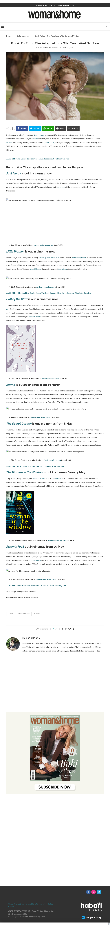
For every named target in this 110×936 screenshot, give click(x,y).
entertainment (24, 614)
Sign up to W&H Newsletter (61, 5)
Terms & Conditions (16, 904)
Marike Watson (51, 47)
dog (8, 309)
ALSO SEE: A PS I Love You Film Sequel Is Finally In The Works (35, 466)
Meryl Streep (35, 269)
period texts (49, 142)
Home (9, 36)
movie (35, 138)
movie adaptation (79, 257)
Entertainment (23, 36)
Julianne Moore (39, 478)
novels (9, 142)
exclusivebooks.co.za (43, 245)
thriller (58, 478)
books (10, 614)
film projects (39, 135)
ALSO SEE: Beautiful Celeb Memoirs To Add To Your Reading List (36, 585)
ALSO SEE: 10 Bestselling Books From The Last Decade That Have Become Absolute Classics (48, 293)
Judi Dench (36, 560)
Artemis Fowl (15, 546)
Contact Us (30, 904)
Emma (10, 384)
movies (37, 614)
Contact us (41, 5)
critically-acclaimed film (49, 257)
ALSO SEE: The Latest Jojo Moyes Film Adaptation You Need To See (37, 158)
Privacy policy (40, 904)
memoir (61, 187)
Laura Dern (62, 269)
